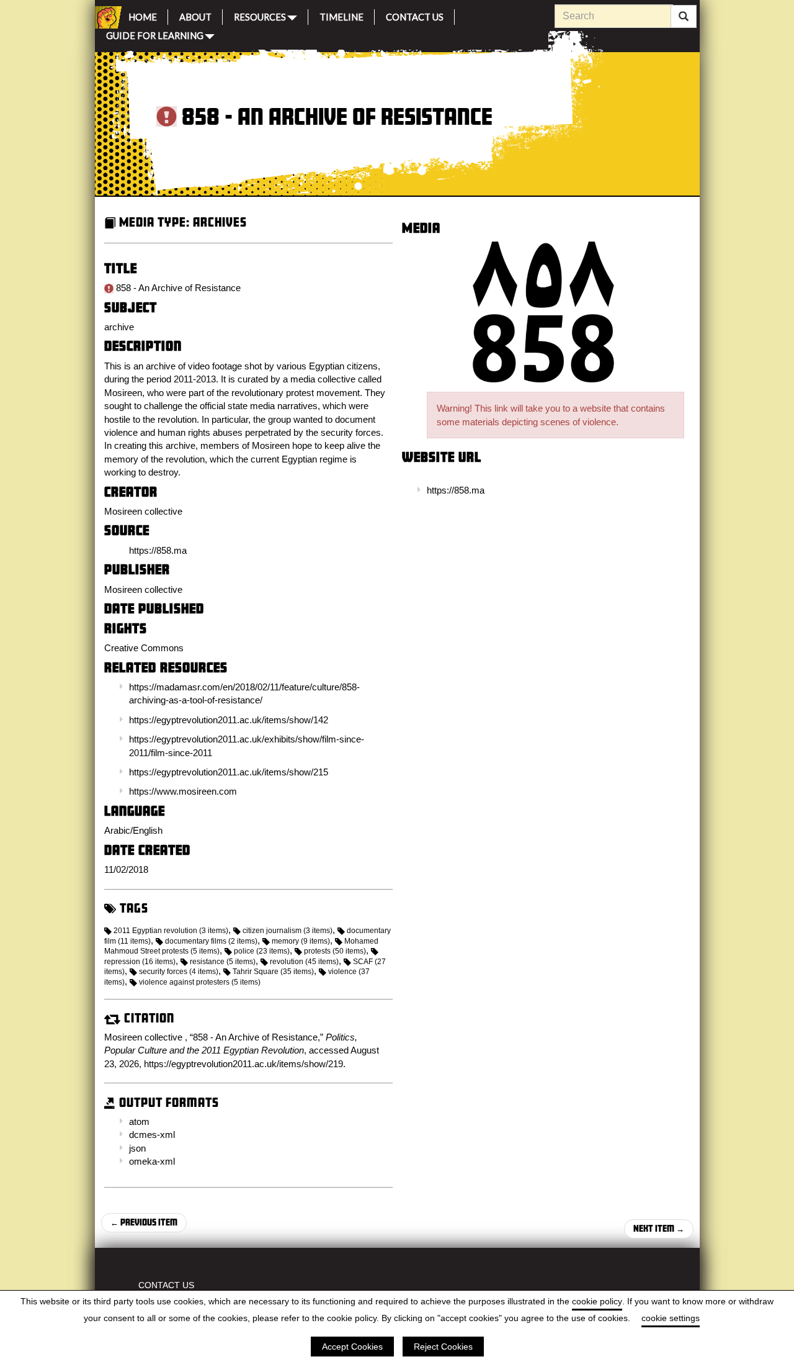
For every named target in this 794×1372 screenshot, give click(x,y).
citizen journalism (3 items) (287, 930)
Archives (220, 221)
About (195, 15)
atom (139, 1121)
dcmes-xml (152, 1134)
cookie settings (670, 1318)
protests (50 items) (335, 951)
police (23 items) (262, 951)
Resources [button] (260, 15)
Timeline (341, 15)
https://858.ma (455, 490)
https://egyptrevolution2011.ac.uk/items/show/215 (228, 772)
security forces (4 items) (178, 971)
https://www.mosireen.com (183, 791)
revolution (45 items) (304, 961)
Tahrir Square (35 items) (273, 971)
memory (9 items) (301, 941)
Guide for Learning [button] (154, 34)
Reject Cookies (443, 1347)
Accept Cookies (352, 1347)
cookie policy (597, 1301)
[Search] (684, 17)
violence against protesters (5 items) (200, 982)
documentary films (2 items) (211, 941)
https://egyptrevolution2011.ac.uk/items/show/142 (228, 720)
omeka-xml (152, 1161)
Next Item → (658, 1228)
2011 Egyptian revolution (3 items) (171, 930)
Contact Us (415, 15)
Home (142, 15)
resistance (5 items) (223, 961)
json (137, 1148)
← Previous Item (143, 1222)
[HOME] (106, 17)
